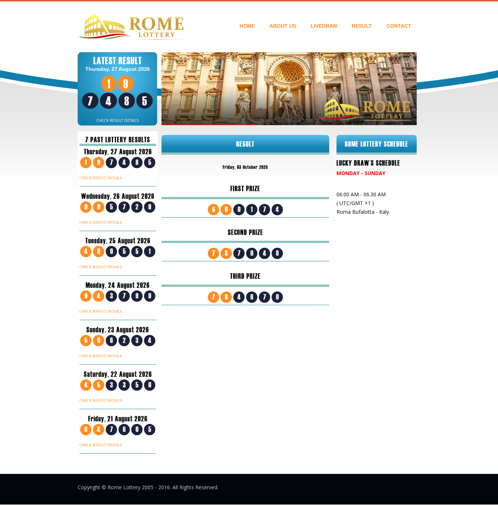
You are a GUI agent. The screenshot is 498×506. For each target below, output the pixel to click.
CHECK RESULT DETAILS (117, 120)
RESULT (362, 26)
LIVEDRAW (324, 26)
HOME (247, 26)
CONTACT (398, 26)
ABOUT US (282, 26)
